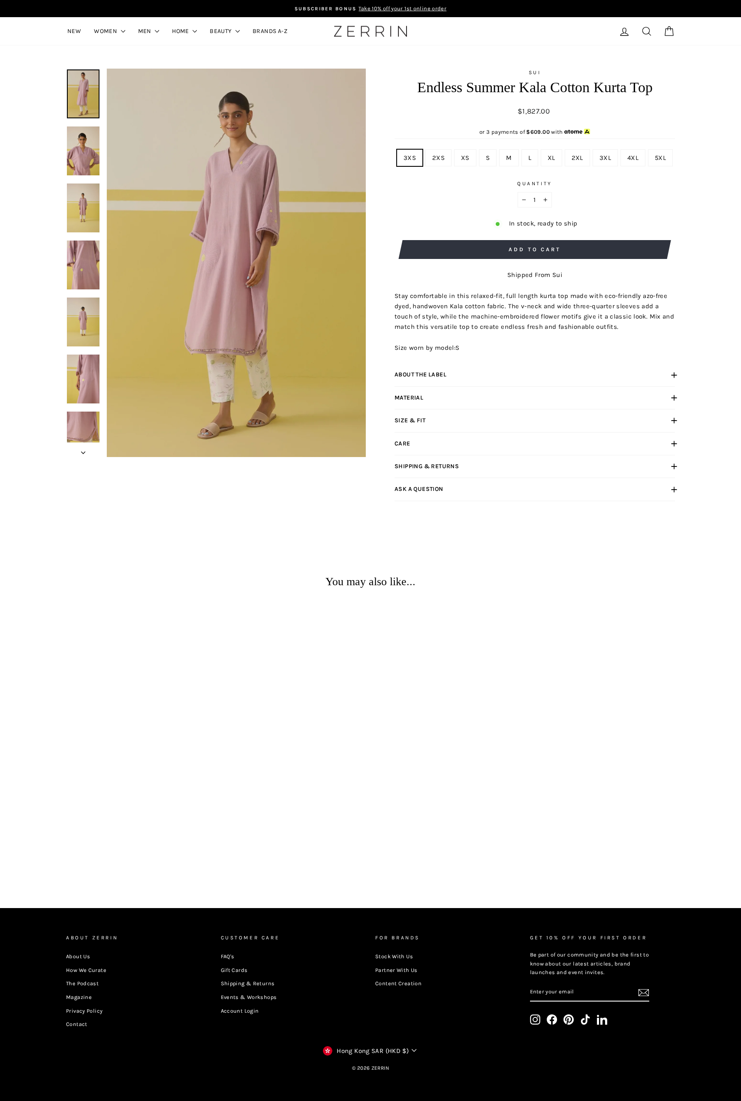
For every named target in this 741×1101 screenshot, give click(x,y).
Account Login (240, 1011)
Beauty (221, 31)
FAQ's (228, 956)
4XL (633, 158)
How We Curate (86, 970)
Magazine (79, 997)
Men (145, 31)
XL (551, 158)
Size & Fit (410, 420)
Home (181, 31)
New (74, 31)
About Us (78, 956)
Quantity (534, 183)
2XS (438, 158)
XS (465, 158)
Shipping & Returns (427, 466)
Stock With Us (394, 956)
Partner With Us (396, 970)
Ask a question (419, 489)
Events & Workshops (249, 997)
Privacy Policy (84, 1011)
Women (106, 31)
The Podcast (82, 983)
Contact (76, 1024)
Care (402, 443)
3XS (410, 158)
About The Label (420, 374)
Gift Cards (234, 970)
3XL (605, 158)
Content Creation (398, 983)
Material (409, 397)
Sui (535, 72)
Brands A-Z (270, 31)
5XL (660, 158)
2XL (577, 158)
